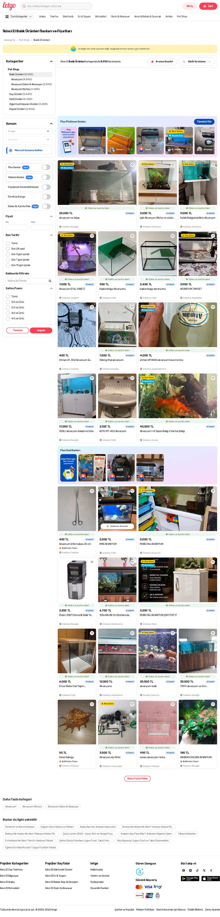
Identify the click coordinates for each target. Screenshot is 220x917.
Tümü (14, 243)
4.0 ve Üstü (17, 313)
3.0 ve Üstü (17, 302)
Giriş (189, 6)
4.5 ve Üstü (17, 318)
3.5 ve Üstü (17, 307)
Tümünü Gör (204, 121)
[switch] (46, 167)
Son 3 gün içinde (20, 254)
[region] (137, 140)
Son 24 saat (18, 248)
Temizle (18, 330)
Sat (210, 6)
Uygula (41, 330)
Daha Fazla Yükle (137, 778)
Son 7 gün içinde (20, 259)
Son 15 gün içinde (20, 265)
